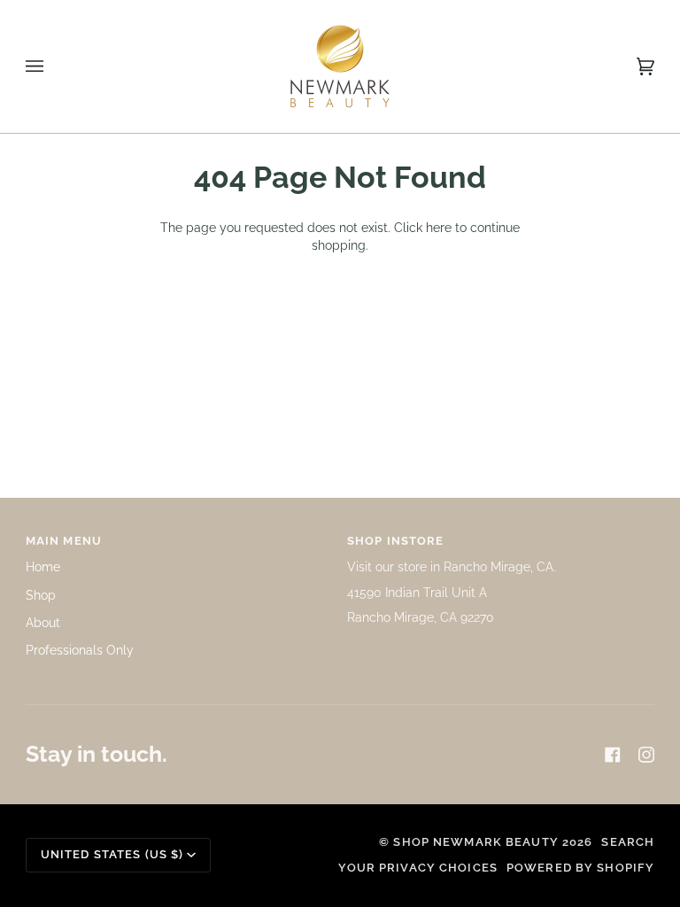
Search (627, 842)
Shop (41, 595)
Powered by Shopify (580, 867)
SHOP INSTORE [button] (395, 540)
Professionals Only (80, 650)
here (439, 228)
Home (43, 567)
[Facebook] (613, 755)
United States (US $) (112, 854)
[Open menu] (52, 66)
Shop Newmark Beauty (475, 842)
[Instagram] (646, 755)
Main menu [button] (64, 540)
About (43, 623)
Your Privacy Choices (418, 867)
